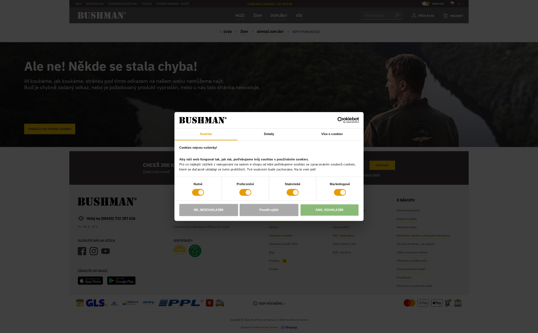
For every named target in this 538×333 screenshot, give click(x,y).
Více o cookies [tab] (332, 134)
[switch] (245, 192)
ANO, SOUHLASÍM (329, 210)
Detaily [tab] (269, 134)
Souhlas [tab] (206, 134)
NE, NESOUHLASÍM (208, 210)
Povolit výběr (269, 210)
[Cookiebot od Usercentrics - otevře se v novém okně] (340, 120)
